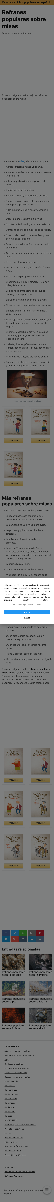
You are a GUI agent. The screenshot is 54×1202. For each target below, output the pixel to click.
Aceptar (27, 612)
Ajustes (27, 617)
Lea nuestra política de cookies (27, 604)
